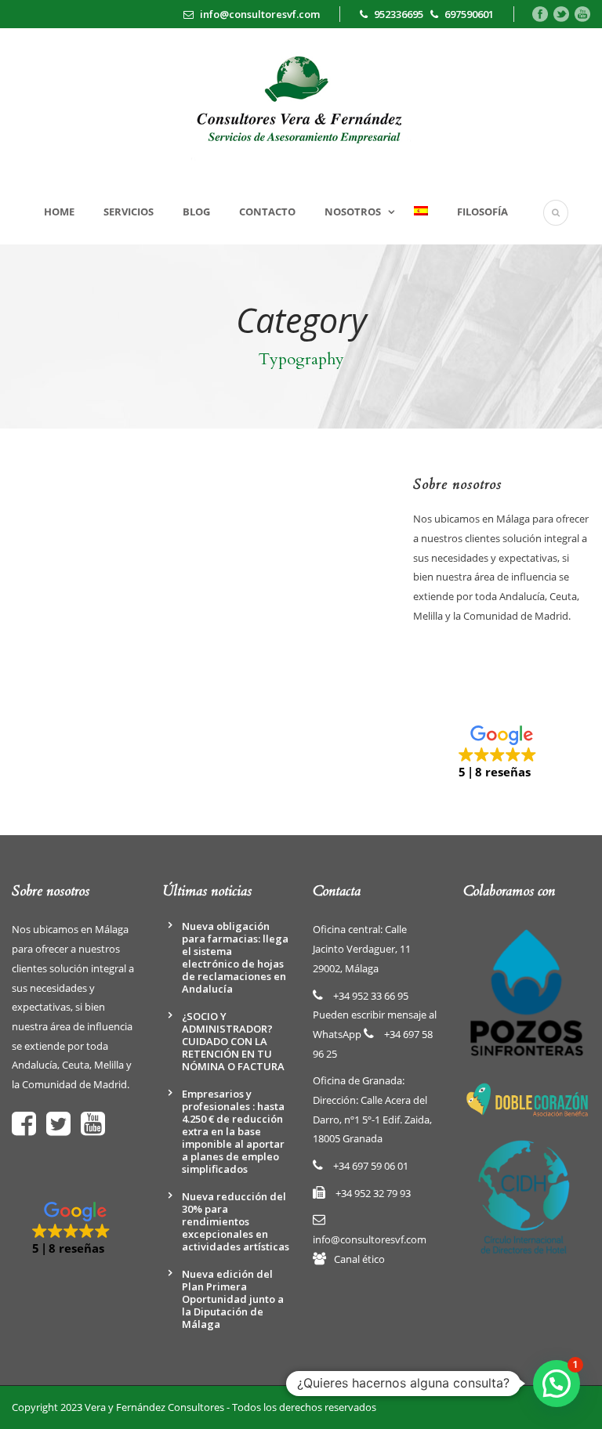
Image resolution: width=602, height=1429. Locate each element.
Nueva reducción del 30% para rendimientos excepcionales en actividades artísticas (235, 1221)
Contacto (267, 211)
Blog (196, 211)
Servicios (128, 211)
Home (59, 211)
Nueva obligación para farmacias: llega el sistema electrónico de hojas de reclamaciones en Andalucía (235, 957)
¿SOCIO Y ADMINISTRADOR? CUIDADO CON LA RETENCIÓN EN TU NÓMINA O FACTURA (233, 1041)
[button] (501, 753)
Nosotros (353, 211)
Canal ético (359, 1259)
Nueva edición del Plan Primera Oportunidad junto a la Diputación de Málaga (233, 1299)
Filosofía (482, 211)
